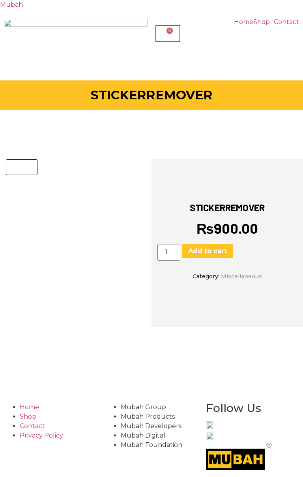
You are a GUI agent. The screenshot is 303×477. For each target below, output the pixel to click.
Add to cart (207, 251)
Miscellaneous (241, 276)
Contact (286, 22)
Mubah (11, 4)
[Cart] (167, 33)
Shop (261, 22)
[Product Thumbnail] (21, 167)
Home (243, 22)
